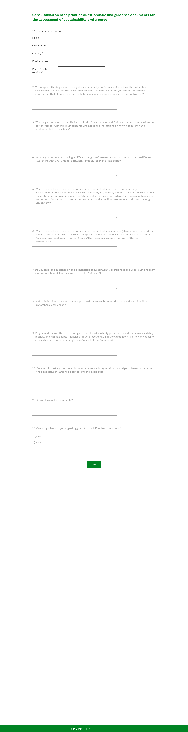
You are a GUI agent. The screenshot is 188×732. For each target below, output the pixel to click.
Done (94, 464)
